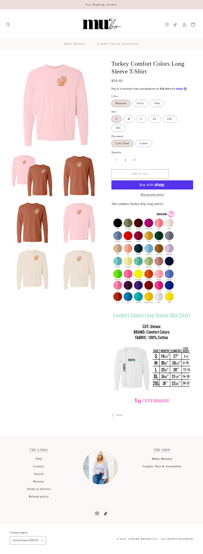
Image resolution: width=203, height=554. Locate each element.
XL (155, 118)
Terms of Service (39, 489)
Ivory (140, 103)
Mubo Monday (162, 458)
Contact (38, 466)
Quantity (116, 152)
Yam (157, 103)
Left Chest (122, 143)
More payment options (152, 194)
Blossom (121, 103)
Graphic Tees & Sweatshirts (162, 466)
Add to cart (140, 173)
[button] (8, 24)
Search (39, 473)
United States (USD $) (25, 540)
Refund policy (39, 496)
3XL (118, 127)
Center (144, 143)
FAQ (39, 458)
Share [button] (119, 415)
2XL (170, 118)
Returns (38, 481)
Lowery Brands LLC (143, 539)
